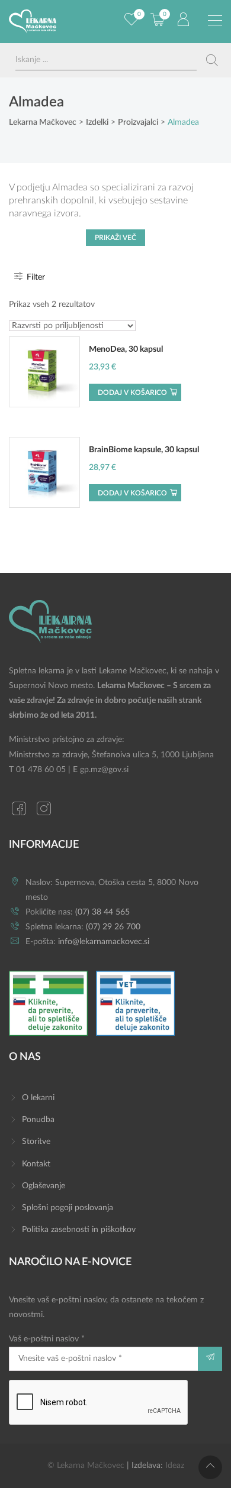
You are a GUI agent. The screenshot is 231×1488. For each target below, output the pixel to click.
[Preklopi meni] (215, 21)
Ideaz (174, 1465)
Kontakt (36, 1164)
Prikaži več (115, 237)
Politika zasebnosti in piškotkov (79, 1230)
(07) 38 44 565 (102, 912)
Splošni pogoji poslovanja (67, 1208)
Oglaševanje (43, 1186)
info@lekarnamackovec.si (103, 942)
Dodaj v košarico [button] (132, 392)
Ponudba (38, 1120)
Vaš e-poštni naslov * (47, 1339)
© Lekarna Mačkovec (85, 1465)
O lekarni (38, 1098)
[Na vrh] (210, 1467)
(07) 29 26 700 (113, 927)
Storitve (36, 1141)
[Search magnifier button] (212, 60)
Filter (34, 277)
